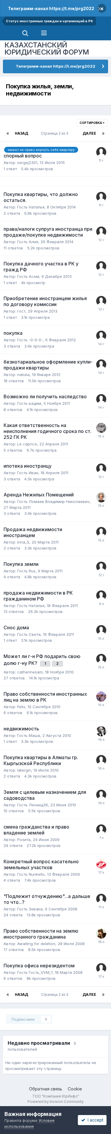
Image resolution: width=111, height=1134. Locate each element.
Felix (21, 706)
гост (21, 311)
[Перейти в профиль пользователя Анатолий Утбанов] (101, 731)
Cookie (75, 1088)
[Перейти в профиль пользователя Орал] (101, 697)
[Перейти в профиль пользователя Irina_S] (101, 532)
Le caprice (27, 444)
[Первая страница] (8, 133)
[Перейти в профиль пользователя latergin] (101, 760)
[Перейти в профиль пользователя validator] (101, 864)
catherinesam (30, 672)
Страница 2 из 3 (55, 133)
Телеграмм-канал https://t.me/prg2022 (51, 8)
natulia (23, 374)
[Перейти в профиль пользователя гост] (101, 336)
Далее (89, 133)
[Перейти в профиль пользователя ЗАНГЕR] (101, 659)
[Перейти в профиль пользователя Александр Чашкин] (101, 428)
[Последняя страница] (103, 133)
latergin (24, 770)
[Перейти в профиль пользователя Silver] (101, 595)
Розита (23, 839)
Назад (21, 133)
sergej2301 (27, 162)
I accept (94, 1119)
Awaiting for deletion (36, 943)
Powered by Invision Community (56, 1101)
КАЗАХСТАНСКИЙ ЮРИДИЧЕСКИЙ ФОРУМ (46, 48)
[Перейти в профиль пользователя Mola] (101, 968)
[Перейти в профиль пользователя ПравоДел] (101, 933)
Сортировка (91, 123)
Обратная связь (45, 1088)
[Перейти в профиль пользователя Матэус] (101, 497)
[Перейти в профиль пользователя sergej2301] (101, 152)
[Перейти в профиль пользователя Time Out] (101, 301)
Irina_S (23, 542)
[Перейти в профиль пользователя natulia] (101, 364)
